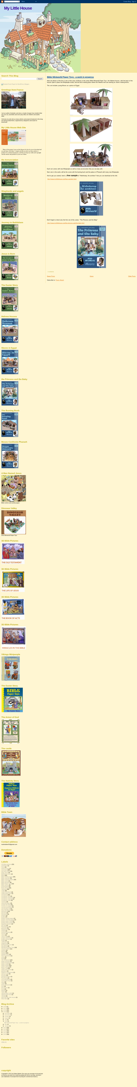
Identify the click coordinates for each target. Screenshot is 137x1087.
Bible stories (5, 885)
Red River (4, 978)
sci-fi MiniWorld (5, 979)
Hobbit (3, 931)
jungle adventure (6, 937)
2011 (5, 1032)
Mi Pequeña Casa (6, 944)
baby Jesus (4, 872)
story (2, 982)
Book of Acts (4, 888)
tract (2, 986)
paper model (5, 965)
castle (3, 890)
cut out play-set (5, 908)
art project (4, 870)
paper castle (5, 964)
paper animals (5, 961)
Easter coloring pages (7, 919)
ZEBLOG (4, 1042)
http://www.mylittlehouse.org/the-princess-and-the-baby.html (65, 223)
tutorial (3, 990)
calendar (4, 889)
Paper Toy (4, 968)
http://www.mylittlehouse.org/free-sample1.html (61, 179)
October (7, 1016)
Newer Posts (51, 276)
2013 (5, 1029)
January (7, 1026)
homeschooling (5, 932)
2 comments (51, 271)
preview (3, 975)
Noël (2, 958)
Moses (3, 951)
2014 (5, 1027)
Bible (2, 875)
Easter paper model (7, 922)
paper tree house (6, 969)
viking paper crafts (6, 993)
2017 (5, 1008)
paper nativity (5, 967)
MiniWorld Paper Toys (7, 947)
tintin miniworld (5, 985)
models (3, 950)
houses (3, 933)
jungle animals (5, 939)
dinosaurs (4, 911)
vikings (3, 996)
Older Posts (132, 276)
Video (3, 991)
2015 (5, 1011)
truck (2, 989)
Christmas (4, 894)
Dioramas (4, 914)
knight (3, 940)
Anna (2, 867)
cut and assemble (6, 907)
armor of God (5, 868)
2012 (5, 1031)
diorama (3, 913)
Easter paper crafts (6, 921)
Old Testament (5, 960)
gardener (4, 928)
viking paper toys (6, 994)
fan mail (3, 925)
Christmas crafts (6, 900)
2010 (5, 1034)
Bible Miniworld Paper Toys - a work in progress (70, 77)
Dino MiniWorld (5, 910)
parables (4, 971)
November (7, 1014)
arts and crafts (5, 871)
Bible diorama (5, 882)
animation (4, 865)
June (6, 1021)
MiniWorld (4, 946)
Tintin (3, 983)
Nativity (3, 953)
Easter (3, 917)
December (7, 1013)
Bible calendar (5, 878)
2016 (5, 1010)
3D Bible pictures (6, 864)
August (7, 1018)
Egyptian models (6, 924)
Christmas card (5, 896)
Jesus (3, 935)
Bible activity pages (7, 876)
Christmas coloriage (7, 897)
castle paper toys (6, 893)
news (2, 957)
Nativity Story (5, 954)
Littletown (4, 942)
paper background (6, 962)
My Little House (18, 8)
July (6, 1019)
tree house (4, 987)
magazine (4, 943)
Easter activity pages (7, 918)
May (6, 1024)
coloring (3, 901)
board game (4, 886)
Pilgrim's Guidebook (7, 972)
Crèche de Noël (6, 904)
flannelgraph (5, 926)
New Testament (5, 955)
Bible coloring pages (7, 879)
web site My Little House (8, 997)
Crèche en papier (6, 906)
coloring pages (5, 903)
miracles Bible (5, 949)
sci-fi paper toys (5, 980)
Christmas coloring (6, 899)
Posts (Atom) (60, 280)
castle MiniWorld (6, 892)
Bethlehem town (6, 874)
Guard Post (4, 929)
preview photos (5, 976)
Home (91, 276)
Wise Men (4, 998)
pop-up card (4, 973)
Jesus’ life (4, 936)
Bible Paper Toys (6, 883)
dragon (3, 915)
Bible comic (4, 881)
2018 (5, 1006)
